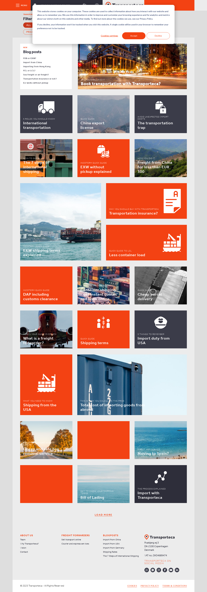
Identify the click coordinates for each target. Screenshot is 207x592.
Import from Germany (113, 548)
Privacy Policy (150, 586)
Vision (23, 548)
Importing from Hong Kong (36, 67)
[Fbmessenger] (152, 570)
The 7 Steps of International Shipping (121, 556)
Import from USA (111, 544)
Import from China (32, 62)
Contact (24, 552)
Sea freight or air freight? (36, 75)
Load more (103, 515)
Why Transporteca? (29, 544)
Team (22, 540)
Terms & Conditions (174, 586)
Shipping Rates (110, 552)
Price (30, 32)
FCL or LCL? (29, 71)
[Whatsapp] (146, 570)
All (28, 25)
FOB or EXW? (29, 58)
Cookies (132, 586)
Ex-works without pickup (35, 83)
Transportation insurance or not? (40, 79)
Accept (133, 35)
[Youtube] (171, 570)
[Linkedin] (177, 570)
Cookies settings (109, 35)
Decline (158, 35)
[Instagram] (159, 570)
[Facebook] (165, 570)
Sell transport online (71, 540)
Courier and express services (75, 544)
